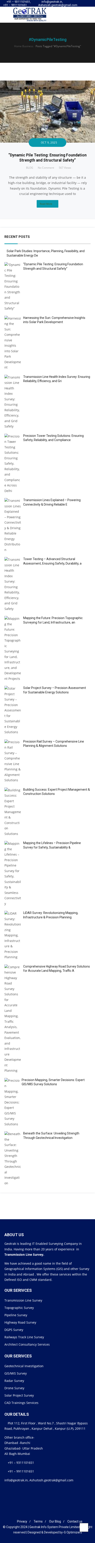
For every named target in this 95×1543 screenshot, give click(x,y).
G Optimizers (73, 1532)
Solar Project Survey (19, 1395)
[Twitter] (83, 6)
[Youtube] (87, 6)
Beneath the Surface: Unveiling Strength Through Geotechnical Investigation (51, 1136)
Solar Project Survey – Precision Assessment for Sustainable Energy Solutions (54, 690)
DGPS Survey (13, 1330)
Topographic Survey (19, 1308)
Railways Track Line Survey (24, 1337)
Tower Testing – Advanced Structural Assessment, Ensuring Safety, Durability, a (52, 561)
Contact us (74, 1521)
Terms (38, 1521)
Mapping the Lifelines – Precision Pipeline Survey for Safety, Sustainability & (52, 845)
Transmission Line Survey (23, 1300)
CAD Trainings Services (21, 1403)
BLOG (29, 168)
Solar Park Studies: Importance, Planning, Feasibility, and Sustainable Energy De (46, 253)
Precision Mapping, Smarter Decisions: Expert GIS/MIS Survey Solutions (53, 1082)
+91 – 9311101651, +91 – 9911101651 (17, 3)
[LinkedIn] (44, 1514)
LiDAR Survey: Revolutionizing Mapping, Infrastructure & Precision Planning (50, 915)
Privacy (22, 1521)
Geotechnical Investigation (24, 1366)
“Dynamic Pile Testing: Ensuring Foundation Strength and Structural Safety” (53, 266)
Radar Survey (14, 1381)
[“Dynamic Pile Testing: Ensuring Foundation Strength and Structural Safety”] (47, 83)
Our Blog (55, 1521)
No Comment (46, 168)
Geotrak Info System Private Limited (54, 1527)
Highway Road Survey (20, 1322)
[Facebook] (37, 1514)
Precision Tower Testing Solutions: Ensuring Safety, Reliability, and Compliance (53, 438)
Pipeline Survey (15, 1315)
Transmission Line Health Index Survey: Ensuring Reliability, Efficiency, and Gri (56, 379)
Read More (46, 203)
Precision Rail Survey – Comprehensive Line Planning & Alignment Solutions (53, 744)
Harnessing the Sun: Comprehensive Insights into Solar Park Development (54, 320)
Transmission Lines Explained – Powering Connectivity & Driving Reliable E (52, 502)
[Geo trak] (26, 14)
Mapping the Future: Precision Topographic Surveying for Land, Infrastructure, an (53, 620)
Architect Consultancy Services (27, 1344)
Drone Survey (14, 1388)
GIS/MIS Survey (15, 1373)
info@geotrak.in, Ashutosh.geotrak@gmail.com (57, 3)
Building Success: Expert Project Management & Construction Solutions (56, 792)
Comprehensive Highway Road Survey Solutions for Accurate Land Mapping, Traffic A (56, 969)
